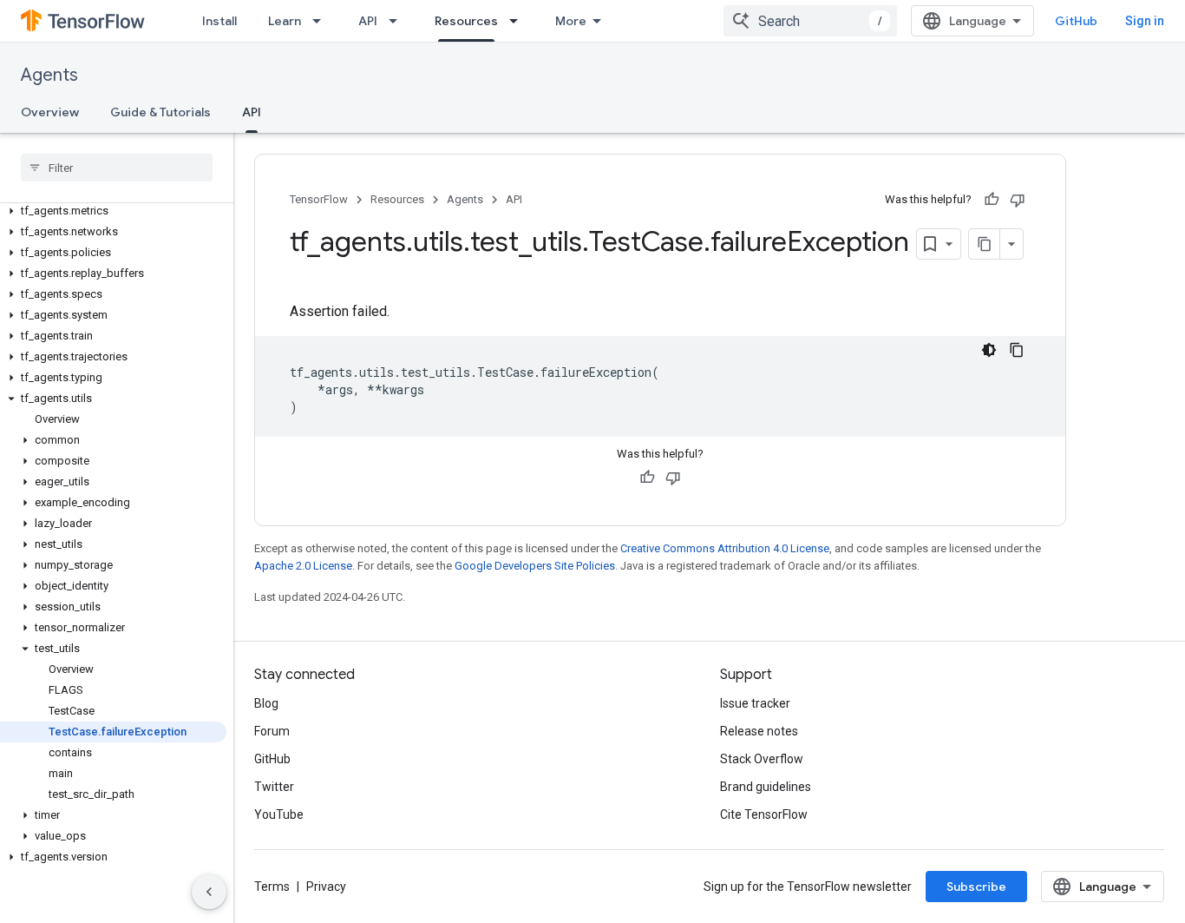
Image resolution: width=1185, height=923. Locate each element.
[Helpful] (992, 200)
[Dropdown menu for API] (398, 21)
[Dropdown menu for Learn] (322, 21)
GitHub (1076, 21)
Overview (50, 112)
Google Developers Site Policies (535, 565)
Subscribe (976, 886)
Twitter (274, 787)
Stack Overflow (761, 759)
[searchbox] (117, 167)
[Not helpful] (1018, 200)
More (570, 21)
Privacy (326, 886)
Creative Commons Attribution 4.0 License (724, 548)
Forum (272, 731)
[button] (113, 211)
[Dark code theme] (989, 350)
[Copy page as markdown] (984, 244)
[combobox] (810, 20)
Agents (49, 75)
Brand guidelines (765, 787)
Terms (272, 886)
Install (219, 21)
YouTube (279, 814)
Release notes (759, 731)
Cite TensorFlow (764, 814)
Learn (284, 21)
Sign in (1144, 21)
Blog (266, 703)
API (367, 21)
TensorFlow (319, 199)
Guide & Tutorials (160, 112)
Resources (466, 21)
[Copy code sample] (1017, 350)
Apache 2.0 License (303, 565)
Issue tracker (755, 703)
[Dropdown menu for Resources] (519, 21)
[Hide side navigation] (209, 891)
